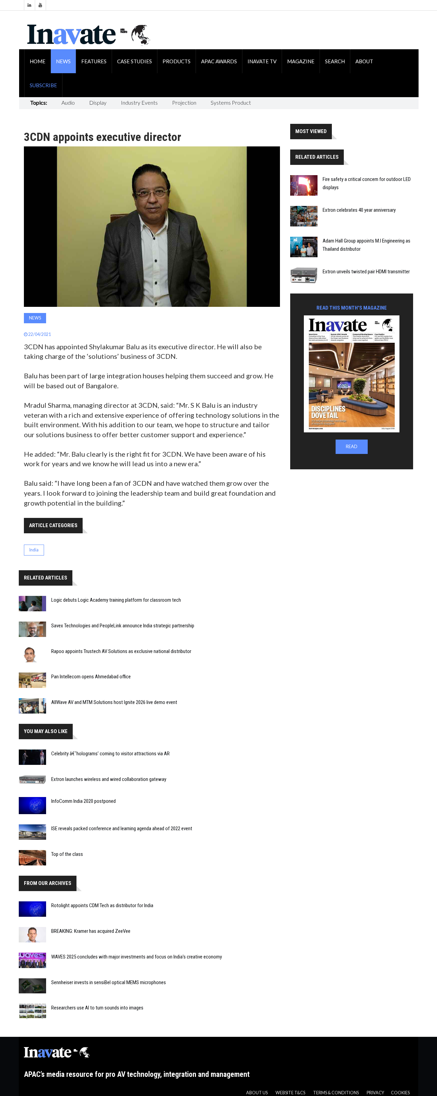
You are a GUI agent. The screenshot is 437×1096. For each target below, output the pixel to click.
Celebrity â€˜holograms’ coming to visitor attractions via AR (110, 754)
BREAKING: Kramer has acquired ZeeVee (90, 931)
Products (177, 61)
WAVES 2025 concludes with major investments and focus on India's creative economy (136, 957)
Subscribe (43, 85)
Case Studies (134, 61)
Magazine (300, 61)
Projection (184, 102)
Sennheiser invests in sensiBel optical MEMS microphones (108, 982)
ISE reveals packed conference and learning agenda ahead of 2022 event (121, 828)
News (63, 61)
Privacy (375, 1092)
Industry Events (139, 102)
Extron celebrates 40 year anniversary (359, 210)
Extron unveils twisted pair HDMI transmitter (366, 272)
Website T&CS (290, 1092)
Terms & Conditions (336, 1092)
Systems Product (231, 102)
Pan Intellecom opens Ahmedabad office (91, 677)
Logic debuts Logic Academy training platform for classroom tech (116, 600)
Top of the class (67, 854)
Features (94, 61)
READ (351, 446)
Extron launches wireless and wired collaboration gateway (108, 779)
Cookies (400, 1092)
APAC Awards (219, 61)
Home (37, 61)
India (34, 549)
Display (98, 102)
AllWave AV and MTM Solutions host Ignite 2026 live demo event (114, 702)
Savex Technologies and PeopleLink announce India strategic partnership (122, 626)
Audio (68, 102)
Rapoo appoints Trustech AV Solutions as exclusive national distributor (121, 651)
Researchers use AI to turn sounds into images (97, 1008)
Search (335, 61)
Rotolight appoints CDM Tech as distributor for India (102, 905)
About (364, 61)
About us (257, 1092)
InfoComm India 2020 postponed (83, 801)
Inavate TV (262, 61)
